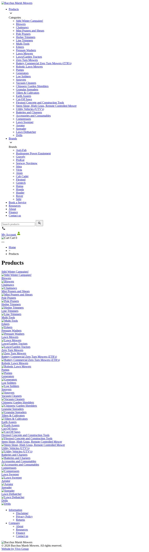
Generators (22, 73)
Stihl (18, 199)
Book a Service (17, 202)
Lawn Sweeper (24, 122)
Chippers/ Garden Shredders (32, 86)
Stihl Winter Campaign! (29, 20)
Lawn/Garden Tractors (29, 56)
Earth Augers (23, 96)
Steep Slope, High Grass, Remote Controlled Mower (46, 105)
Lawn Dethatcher (26, 132)
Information (15, 509)
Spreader (21, 128)
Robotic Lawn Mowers (29, 66)
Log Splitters (23, 76)
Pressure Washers (26, 50)
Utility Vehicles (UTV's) (30, 109)
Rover (19, 195)
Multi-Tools (22, 43)
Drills (19, 135)
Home (12, 247)
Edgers (20, 46)
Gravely (20, 156)
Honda (20, 189)
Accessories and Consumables (33, 115)
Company (14, 523)
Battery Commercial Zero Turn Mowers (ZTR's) (43, 63)
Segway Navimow (26, 163)
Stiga (19, 166)
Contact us (15, 215)
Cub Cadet (22, 176)
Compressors (23, 118)
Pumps (20, 69)
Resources (15, 205)
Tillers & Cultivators (27, 92)
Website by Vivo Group (15, 548)
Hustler (20, 192)
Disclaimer (22, 513)
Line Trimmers (24, 40)
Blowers (21, 24)
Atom (19, 173)
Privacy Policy (24, 516)
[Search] (39, 223)
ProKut (20, 159)
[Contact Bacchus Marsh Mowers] (3, 229)
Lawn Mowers (24, 53)
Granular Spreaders (27, 89)
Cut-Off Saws (24, 99)
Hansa (19, 186)
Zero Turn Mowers (27, 60)
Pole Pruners (23, 33)
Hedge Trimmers (25, 37)
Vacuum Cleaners (26, 82)
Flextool (20, 179)
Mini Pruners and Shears (30, 30)
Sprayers (21, 79)
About (12, 209)
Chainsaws (22, 27)
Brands (13, 138)
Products (14, 9)
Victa (19, 169)
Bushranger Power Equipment (33, 153)
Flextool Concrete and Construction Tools (40, 102)
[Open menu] (2, 242)
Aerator (20, 125)
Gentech (21, 182)
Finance (13, 212)
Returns (20, 519)
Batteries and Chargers (29, 112)
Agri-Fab (21, 150)
